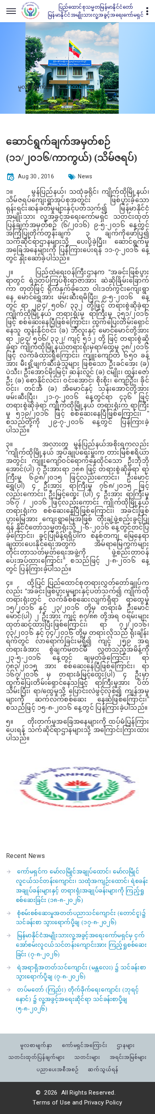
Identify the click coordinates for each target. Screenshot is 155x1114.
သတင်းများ (87, 1057)
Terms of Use (51, 1102)
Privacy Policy (103, 1102)
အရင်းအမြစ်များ (128, 1057)
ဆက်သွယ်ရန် (103, 1069)
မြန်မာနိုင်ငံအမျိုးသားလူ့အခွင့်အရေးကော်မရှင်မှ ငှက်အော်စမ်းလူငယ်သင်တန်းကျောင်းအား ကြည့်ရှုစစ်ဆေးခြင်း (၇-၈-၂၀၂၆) (81, 944)
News (85, 176)
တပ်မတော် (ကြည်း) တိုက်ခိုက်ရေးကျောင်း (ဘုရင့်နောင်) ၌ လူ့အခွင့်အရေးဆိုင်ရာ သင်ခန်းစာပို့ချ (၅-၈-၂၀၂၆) (77, 999)
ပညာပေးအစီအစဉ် (58, 1069)
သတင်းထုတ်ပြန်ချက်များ (36, 1057)
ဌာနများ (126, 1045)
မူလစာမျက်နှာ (35, 87)
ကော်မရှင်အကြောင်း (85, 1045)
